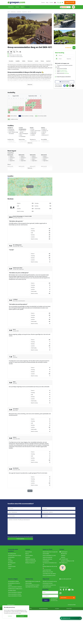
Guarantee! (66, 73)
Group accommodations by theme (49, 575)
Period (22, 7)
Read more (30, 84)
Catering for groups (12, 566)
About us (27, 553)
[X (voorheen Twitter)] (61, 589)
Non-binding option (11, 562)
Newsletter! (27, 557)
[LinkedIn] (72, 589)
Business (27, 7)
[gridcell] (14, 107)
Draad (74, 604)
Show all (30, 490)
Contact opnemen (20, 538)
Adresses (10, 564)
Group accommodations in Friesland (15, 596)
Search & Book (69, 2)
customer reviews (63, 71)
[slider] (68, 47)
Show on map (30, 186)
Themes (17, 7)
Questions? (48, 61)
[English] (55, 2)
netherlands (13, 12)
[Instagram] (60, 593)
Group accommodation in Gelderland (15, 587)
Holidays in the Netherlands (30, 561)
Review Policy (69, 608)
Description (11, 61)
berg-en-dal (24, 12)
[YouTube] (69, 589)
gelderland (19, 12)
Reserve (9, 559)
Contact (51, 2)
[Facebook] (63, 589)
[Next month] (40, 96)
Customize (10, 616)
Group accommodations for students (32, 585)
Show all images (70, 41)
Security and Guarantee (43, 608)
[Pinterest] (66, 589)
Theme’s (43, 2)
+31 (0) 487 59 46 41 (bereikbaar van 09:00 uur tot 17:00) (67, 560)
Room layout (30, 61)
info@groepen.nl (64, 562)
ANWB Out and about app (30, 559)
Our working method (12, 553)
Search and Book (28, 552)
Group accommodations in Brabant (14, 594)
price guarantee (63, 70)
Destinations (10, 7)
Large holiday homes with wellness (49, 573)
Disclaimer (57, 608)
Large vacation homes (47, 570)
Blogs (47, 2)
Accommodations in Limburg (13, 581)
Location (36, 61)
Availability (18, 61)
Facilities (23, 61)
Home (9, 12)
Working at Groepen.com (30, 562)
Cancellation (10, 561)
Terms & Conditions (29, 555)
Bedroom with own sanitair (48, 572)
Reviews (42, 61)
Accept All (22, 616)
